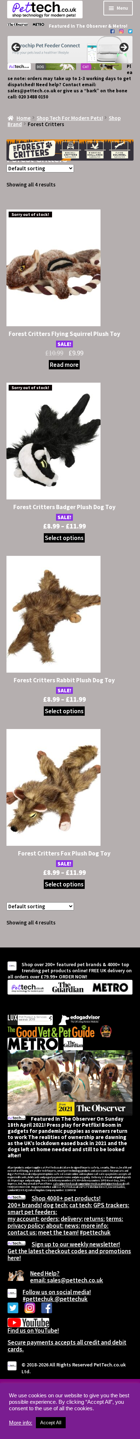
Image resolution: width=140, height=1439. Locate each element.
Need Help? (45, 1273)
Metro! (120, 26)
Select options (64, 538)
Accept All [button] (50, 1422)
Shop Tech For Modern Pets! (70, 118)
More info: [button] (20, 1423)
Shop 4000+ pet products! (66, 1198)
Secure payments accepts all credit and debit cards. (67, 1345)
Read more (64, 365)
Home (24, 118)
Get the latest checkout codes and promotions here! (69, 1254)
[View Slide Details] (70, 50)
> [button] (123, 47)
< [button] (16, 47)
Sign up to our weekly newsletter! (76, 1244)
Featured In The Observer (78, 26)
